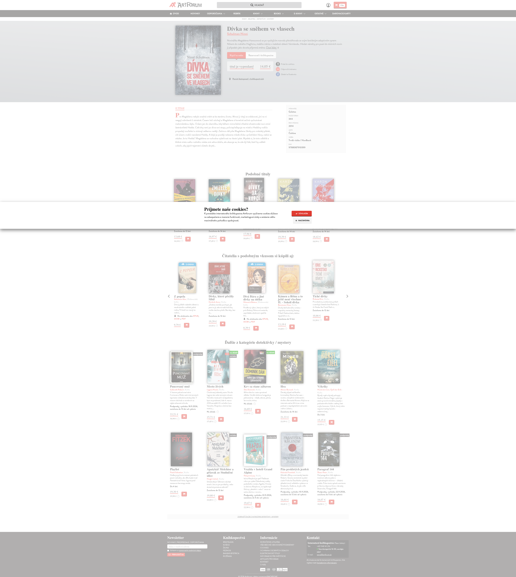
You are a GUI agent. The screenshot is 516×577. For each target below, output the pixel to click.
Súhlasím (303, 213)
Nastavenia (303, 220)
